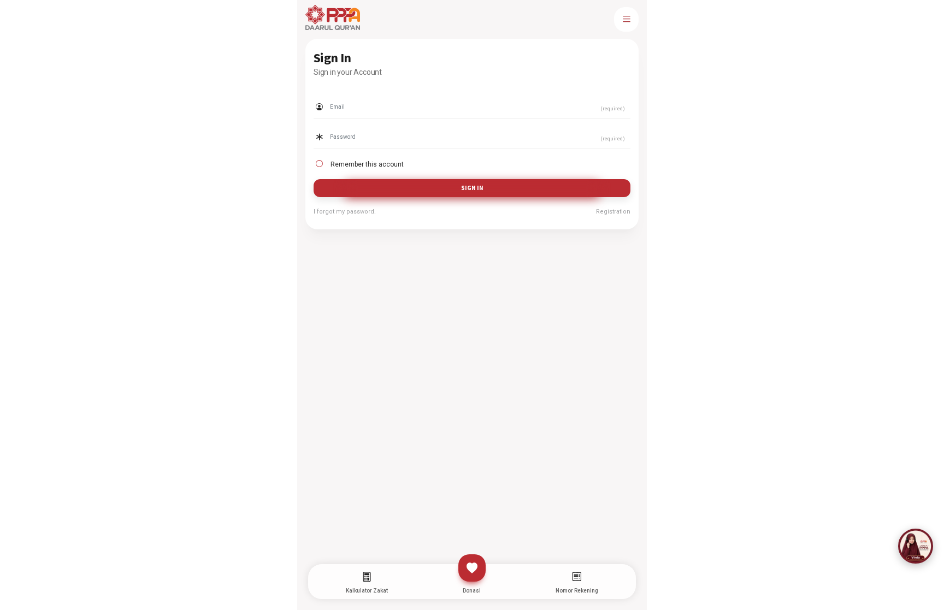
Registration (613, 211)
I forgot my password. (345, 211)
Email (322, 95)
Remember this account (367, 164)
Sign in (472, 188)
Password (329, 125)
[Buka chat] (915, 546)
